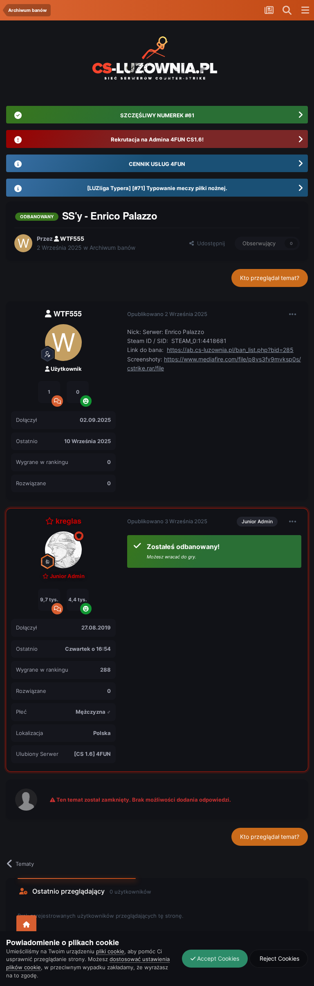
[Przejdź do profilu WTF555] (23, 243)
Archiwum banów (112, 247)
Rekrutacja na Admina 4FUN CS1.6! (157, 139)
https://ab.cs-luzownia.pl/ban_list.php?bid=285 (230, 349)
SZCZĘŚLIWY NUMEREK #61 (157, 115)
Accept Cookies (217, 958)
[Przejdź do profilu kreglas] (63, 549)
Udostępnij (209, 243)
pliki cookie (110, 951)
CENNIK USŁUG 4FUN (157, 164)
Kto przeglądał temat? (269, 277)
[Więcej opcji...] (292, 314)
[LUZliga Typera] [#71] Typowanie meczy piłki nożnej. (157, 188)
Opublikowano (167, 314)
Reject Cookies (278, 958)
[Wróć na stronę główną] (26, 924)
